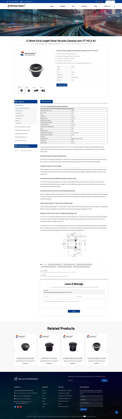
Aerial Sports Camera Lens (21, 133)
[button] (14, 350)
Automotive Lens (43, 43)
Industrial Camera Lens (20, 140)
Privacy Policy (80, 416)
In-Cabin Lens (18, 118)
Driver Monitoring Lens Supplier (64, 266)
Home (51, 6)
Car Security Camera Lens (69, 264)
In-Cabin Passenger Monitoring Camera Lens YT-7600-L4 (49, 358)
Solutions (84, 6)
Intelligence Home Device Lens (22, 130)
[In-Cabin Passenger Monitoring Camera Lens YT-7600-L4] (49, 345)
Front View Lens (19, 111)
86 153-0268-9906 (14, 1)
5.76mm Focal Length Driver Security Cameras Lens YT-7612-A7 (58, 292)
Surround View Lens (20, 116)
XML (76, 416)
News (43, 406)
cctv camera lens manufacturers (65, 396)
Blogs (95, 6)
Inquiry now (61, 85)
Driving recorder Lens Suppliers (65, 390)
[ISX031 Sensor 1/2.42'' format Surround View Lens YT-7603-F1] (25, 345)
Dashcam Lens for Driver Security (84, 264)
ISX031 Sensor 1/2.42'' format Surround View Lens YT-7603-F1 (25, 358)
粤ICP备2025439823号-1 (63, 416)
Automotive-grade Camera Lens (55, 43)
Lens (73, 6)
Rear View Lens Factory (63, 401)
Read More (25, 363)
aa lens (60, 404)
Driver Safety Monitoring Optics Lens (82, 266)
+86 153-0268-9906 (25, 399)
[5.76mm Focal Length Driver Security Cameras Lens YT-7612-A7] (73, 345)
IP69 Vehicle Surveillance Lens (64, 398)
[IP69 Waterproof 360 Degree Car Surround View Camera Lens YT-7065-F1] (97, 345)
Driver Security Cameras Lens (55, 264)
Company (62, 6)
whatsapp (35, 416)
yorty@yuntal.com (29, 1)
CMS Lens (18, 120)
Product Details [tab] (46, 101)
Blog (69, 416)
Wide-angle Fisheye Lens (21, 137)
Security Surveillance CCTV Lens (22, 127)
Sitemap (73, 416)
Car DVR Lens (18, 123)
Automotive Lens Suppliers (64, 393)
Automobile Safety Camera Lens (48, 266)
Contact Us (107, 6)
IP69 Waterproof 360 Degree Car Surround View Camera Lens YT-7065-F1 (96, 358)
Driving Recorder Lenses (63, 406)
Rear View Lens (19, 113)
